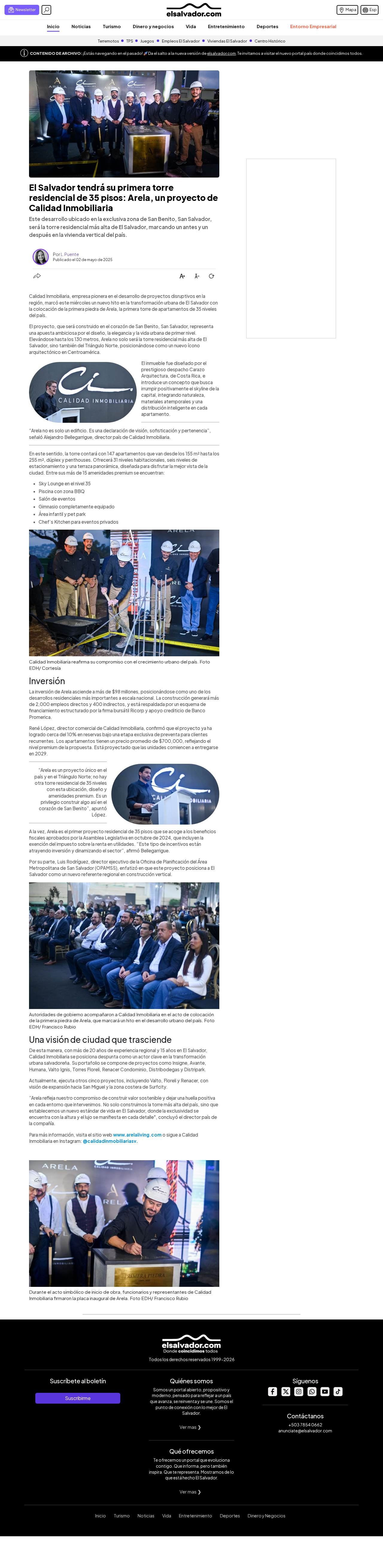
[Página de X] (285, 1394)
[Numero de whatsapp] (312, 1394)
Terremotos (108, 41)
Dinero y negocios (153, 26)
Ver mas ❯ (190, 1427)
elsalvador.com (221, 53)
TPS (129, 41)
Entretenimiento (226, 26)
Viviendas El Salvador (227, 41)
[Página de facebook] (272, 1394)
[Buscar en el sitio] (46, 10)
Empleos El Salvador (181, 41)
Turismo (112, 26)
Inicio (53, 26)
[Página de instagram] (298, 1394)
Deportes (267, 26)
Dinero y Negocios (266, 1515)
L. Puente (70, 254)
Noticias (81, 26)
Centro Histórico (270, 41)
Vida (191, 26)
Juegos (147, 41)
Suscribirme (78, 1398)
